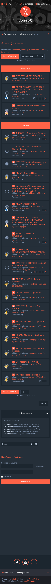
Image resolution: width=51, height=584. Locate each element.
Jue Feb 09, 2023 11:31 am (27, 207)
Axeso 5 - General (13, 43)
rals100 (31, 94)
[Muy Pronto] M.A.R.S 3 (26, 204)
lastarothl (5, 52)
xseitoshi (16, 50)
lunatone (43, 50)
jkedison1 (32, 175)
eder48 (31, 311)
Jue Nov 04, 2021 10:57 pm (27, 269)
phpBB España (29, 581)
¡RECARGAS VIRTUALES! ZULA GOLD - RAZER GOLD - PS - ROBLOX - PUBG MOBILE (29, 89)
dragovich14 (33, 268)
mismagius (25, 50)
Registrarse (19, 457)
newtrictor (32, 225)
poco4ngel (35, 50)
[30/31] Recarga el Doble (27, 375)
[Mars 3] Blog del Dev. (26, 173)
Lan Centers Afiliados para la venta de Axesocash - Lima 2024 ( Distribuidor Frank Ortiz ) (28, 188)
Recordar (7, 477)
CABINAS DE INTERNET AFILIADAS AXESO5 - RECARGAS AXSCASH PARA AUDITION (27, 220)
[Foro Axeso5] (25, 11)
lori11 (30, 364)
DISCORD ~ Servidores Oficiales (30, 133)
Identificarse (6, 457)
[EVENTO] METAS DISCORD (28, 76)
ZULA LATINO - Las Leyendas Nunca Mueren (26, 147)
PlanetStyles (34, 579)
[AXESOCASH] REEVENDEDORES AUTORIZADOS (28, 250)
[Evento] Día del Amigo (26, 362)
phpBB (15, 579)
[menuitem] (8, 4)
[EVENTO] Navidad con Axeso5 (30, 162)
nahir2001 (32, 193)
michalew (32, 135)
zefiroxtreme (33, 206)
